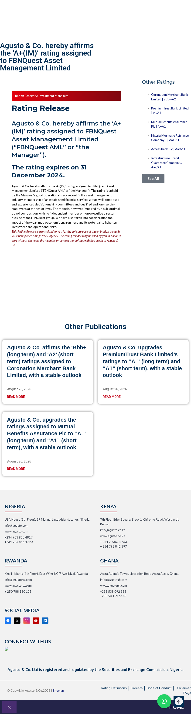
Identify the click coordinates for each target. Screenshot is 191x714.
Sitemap (58, 690)
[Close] (9, 707)
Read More (16, 397)
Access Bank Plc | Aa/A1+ (168, 149)
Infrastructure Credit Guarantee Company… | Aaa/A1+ (167, 162)
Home (176, 707)
